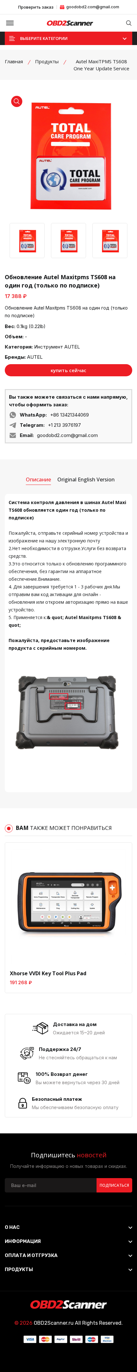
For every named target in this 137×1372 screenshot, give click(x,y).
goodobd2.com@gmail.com (92, 6)
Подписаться (114, 1185)
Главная (14, 61)
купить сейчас (69, 370)
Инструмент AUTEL (57, 347)
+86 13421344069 (69, 415)
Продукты (47, 61)
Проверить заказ (36, 7)
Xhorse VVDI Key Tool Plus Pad (48, 973)
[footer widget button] (68, 1227)
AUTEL (35, 357)
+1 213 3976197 (64, 425)
